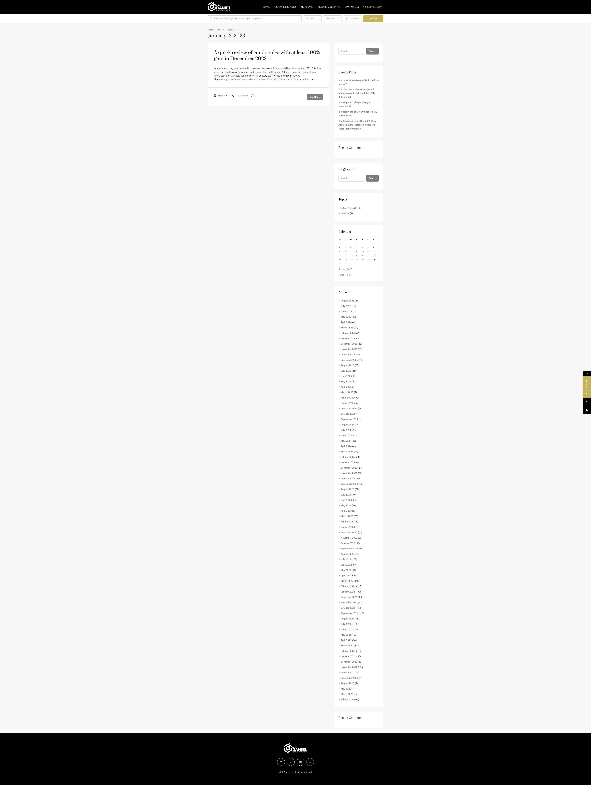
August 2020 (347, 683)
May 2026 (346, 317)
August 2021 (347, 618)
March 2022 (347, 581)
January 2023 (348, 527)
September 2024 (349, 419)
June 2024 (346, 435)
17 (345, 255)
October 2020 (348, 672)
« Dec (341, 274)
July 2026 (346, 306)
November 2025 (349, 349)
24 (345, 259)
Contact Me (352, 7)
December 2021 (349, 597)
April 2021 (346, 640)
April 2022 (346, 575)
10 (345, 251)
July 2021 (346, 624)
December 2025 (349, 343)
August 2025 (347, 365)
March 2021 (347, 645)
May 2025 (346, 381)
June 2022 (346, 564)
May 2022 (346, 570)
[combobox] (312, 18)
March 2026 (347, 327)
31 (345, 263)
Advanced (354, 18)
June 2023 (346, 500)
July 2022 (346, 559)
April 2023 (346, 511)
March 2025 (347, 392)
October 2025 (348, 354)
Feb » (348, 274)
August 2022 (347, 554)
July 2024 (346, 430)
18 (351, 255)
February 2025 (348, 397)
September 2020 (349, 678)
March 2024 (347, 451)
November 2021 (349, 602)
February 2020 (348, 699)
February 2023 (348, 521)
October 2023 (348, 478)
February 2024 (348, 457)
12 (357, 251)
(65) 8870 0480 (374, 7)
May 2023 (346, 505)
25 (351, 259)
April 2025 (346, 387)
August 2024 (347, 424)
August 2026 (347, 300)
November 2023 (349, 473)
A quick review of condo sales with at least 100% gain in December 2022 (267, 55)
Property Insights (329, 7)
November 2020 (349, 667)
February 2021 (348, 651)
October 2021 (348, 608)
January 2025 (348, 403)
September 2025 (349, 360)
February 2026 (348, 333)
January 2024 (348, 462)
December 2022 (349, 532)
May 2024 (346, 440)
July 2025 (346, 370)
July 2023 (346, 494)
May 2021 (346, 634)
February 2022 (348, 586)
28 (368, 259)
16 (340, 255)
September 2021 (349, 613)
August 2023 (347, 489)
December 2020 (349, 661)
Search (373, 18)
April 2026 (346, 322)
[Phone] (587, 410)
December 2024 (349, 408)
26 (357, 259)
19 (357, 255)
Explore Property (285, 7)
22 (374, 255)
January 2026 (348, 338)
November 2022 (349, 537)
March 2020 (347, 694)
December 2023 (349, 467)
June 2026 (346, 311)
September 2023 (349, 484)
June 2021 (346, 629)
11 (351, 251)
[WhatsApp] (587, 402)
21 (368, 255)
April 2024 (346, 446)
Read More (315, 97)
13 (363, 251)
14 (368, 251)
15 (374, 251)
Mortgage (307, 7)
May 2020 (346, 688)
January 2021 (348, 656)
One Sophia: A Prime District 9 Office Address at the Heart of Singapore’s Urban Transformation (357, 125)
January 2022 (348, 591)
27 (363, 259)
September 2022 (349, 548)
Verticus (345, 213)
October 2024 (348, 414)
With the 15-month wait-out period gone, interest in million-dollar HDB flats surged (356, 93)
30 (340, 263)
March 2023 (347, 516)
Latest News (242, 95)
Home (266, 7)
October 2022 (348, 543)
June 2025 (346, 376)
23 (340, 259)
